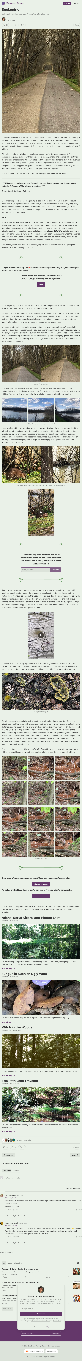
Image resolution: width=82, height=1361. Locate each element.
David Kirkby (9, 1195)
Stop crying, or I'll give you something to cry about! (20, 1272)
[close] (61, 1287)
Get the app (51, 1351)
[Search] (78, 1263)
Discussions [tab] (18, 1263)
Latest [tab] (10, 1263)
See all (6, 1309)
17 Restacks (27, 1140)
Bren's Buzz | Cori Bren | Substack (16, 191)
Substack (30, 1356)
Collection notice (54, 1346)
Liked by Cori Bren (12, 1198)
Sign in (76, 3)
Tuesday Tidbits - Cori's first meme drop (20, 1269)
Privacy (38, 1346)
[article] (41, 1273)
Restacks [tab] (16, 1170)
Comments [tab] (7, 1170)
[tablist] (11, 1170)
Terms (44, 1346)
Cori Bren (10, 18)
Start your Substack (35, 1351)
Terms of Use (51, 1319)
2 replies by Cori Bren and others (18, 1216)
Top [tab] (4, 1263)
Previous (9, 1155)
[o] (41, 512)
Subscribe (67, 3)
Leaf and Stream (11, 1223)
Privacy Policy (57, 1321)
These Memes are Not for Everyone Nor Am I (21, 1282)
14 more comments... (7, 1252)
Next (74, 1155)
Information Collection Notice (40, 1321)
